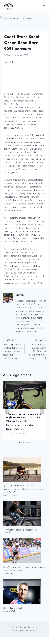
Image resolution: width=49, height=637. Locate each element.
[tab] (19, 442)
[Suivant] (42, 410)
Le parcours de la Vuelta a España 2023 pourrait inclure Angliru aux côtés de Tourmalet (37, 349)
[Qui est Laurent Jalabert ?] (24, 591)
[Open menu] (43, 6)
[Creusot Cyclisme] (8, 6)
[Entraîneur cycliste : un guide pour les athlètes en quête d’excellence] (24, 550)
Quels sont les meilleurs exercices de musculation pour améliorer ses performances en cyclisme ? (24, 489)
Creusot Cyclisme (28, 627)
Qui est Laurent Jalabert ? (14, 608)
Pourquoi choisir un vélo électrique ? (20, 529)
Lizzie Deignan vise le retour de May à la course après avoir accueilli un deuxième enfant (12, 349)
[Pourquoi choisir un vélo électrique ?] (24, 513)
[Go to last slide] (7, 410)
